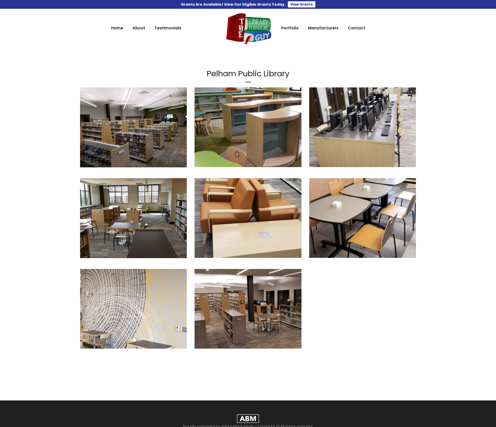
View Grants (301, 4)
